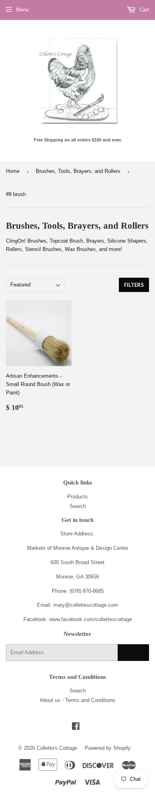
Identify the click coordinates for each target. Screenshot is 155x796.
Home (12, 171)
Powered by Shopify (108, 748)
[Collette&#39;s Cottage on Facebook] (76, 727)
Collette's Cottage (57, 748)
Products (77, 497)
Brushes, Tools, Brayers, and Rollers (78, 171)
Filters (134, 285)
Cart (143, 10)
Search (78, 506)
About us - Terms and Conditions (77, 700)
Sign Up (133, 652)
